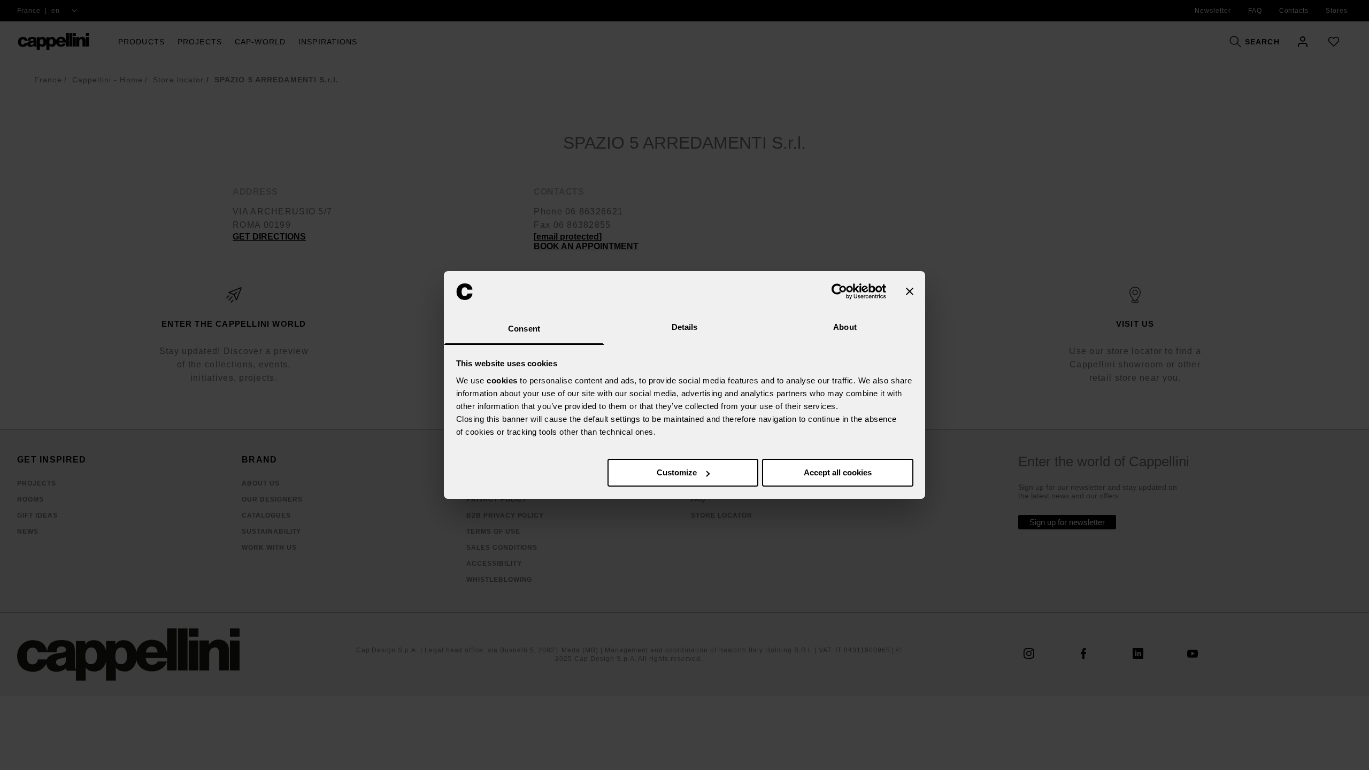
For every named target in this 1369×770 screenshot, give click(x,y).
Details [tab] (685, 327)
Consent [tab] (524, 328)
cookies (502, 380)
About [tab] (845, 327)
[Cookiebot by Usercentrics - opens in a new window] (839, 291)
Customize (677, 472)
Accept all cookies (838, 472)
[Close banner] (909, 291)
